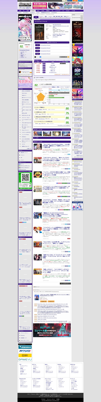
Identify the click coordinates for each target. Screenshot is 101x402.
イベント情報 (74, 381)
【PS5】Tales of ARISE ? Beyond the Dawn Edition (47, 317)
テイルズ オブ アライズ (25, 71)
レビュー (19, 12)
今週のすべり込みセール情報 (26, 111)
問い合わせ (38, 0)
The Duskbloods (76, 186)
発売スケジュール (36, 371)
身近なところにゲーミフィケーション (26, 142)
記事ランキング (23, 373)
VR (52, 10)
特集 (21, 53)
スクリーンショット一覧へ (66, 129)
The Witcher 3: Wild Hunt (78, 193)
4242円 (38, 68)
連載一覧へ (29, 148)
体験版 (22, 55)
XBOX (28, 10)
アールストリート (52, 72)
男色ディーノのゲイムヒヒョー (26, 105)
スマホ (42, 10)
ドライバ (60, 385)
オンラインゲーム (23, 365)
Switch (38, 10)
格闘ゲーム (73, 382)
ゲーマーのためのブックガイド (26, 120)
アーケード (72, 378)
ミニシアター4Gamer (25, 134)
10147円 (38, 72)
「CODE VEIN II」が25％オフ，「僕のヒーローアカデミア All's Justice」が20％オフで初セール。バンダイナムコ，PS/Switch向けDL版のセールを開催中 (56, 159)
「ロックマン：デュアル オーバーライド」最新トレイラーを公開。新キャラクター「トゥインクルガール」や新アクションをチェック (78, 125)
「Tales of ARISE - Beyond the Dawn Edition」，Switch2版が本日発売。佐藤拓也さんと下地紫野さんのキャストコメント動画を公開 (56, 146)
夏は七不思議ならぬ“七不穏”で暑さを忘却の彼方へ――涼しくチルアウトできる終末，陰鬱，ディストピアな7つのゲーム (25, 234)
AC (63, 10)
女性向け (48, 10)
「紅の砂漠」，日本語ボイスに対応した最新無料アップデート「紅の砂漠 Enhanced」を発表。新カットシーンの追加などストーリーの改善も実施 (78, 141)
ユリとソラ (53, 68)
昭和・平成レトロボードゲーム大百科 (26, 128)
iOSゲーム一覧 (49, 388)
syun (40, 123)
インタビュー (32, 12)
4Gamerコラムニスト (25, 130)
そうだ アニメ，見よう (26, 117)
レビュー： (28, 72)
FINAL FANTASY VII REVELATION (78, 166)
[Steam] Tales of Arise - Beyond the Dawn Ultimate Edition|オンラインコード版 (52, 304)
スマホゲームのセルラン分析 (26, 108)
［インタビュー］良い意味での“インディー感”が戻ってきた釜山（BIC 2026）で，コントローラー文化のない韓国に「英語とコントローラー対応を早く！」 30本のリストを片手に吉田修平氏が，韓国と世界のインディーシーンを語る (25, 312)
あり (44, 65)
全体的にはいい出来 (40, 112)
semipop (40, 109)
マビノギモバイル (77, 169)
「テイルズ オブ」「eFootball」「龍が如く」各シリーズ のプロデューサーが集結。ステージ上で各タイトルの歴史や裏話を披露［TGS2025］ (56, 201)
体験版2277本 (28, 8)
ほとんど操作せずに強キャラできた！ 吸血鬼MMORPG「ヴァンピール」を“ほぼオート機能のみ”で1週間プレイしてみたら (25, 250)
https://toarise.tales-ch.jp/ (57, 24)
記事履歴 (75, 0)
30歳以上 (53, 86)
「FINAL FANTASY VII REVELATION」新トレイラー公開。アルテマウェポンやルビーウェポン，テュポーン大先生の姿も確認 (78, 103)
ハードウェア (57, 10)
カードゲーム (74, 384)
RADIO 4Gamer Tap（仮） (26, 115)
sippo (40, 114)
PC (23, 10)
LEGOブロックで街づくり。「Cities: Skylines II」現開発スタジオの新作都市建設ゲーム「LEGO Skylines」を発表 (78, 114)
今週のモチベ (24, 95)
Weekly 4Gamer (24, 93)
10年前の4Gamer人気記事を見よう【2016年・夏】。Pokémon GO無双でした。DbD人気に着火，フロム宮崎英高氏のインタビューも (25, 219)
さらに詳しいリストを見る (64, 125)
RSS (19, 0)
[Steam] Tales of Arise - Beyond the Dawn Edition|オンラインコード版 (50, 309)
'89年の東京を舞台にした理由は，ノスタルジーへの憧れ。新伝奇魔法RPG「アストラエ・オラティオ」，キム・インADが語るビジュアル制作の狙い (25, 297)
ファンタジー (55, 36)
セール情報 (48, 384)
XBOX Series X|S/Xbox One (25, 165)
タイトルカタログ (36, 372)
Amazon (52, 63)
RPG (60, 34)
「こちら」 (56, 395)
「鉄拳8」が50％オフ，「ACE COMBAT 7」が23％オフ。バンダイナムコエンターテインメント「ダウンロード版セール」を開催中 (56, 271)
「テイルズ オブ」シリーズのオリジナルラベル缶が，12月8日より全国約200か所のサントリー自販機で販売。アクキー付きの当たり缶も (56, 188)
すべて (67, 87)
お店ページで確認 (38, 63)
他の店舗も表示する (65, 74)
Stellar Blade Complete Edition (78, 198)
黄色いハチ (53, 70)
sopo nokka (53, 65)
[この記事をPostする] (35, 57)
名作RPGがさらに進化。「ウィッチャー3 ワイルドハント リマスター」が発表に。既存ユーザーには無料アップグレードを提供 (78, 109)
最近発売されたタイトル (45, 12)
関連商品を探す (58, 74)
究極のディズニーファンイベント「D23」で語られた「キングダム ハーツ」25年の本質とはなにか (25, 327)
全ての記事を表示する (65, 283)
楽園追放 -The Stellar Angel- (78, 190)
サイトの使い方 (31, 0)
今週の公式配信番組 (25, 99)
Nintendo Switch (23, 169)
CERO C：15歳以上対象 (57, 35)
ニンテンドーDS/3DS (36, 378)
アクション (63, 34)
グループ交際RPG (40, 107)
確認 (44, 63)
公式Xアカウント (24, 0)
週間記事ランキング (24, 152)
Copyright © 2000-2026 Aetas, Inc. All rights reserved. (50, 400)
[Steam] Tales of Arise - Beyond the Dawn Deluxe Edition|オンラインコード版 (52, 321)
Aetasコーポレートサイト (25, 340)
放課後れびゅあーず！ (25, 146)
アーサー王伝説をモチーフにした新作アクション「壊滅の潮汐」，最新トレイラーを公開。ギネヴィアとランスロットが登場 (78, 152)
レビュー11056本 (22, 8)
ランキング (80, 0)
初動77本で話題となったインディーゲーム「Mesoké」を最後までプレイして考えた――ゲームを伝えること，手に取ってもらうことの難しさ (25, 281)
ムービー (38, 12)
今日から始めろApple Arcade (26, 122)
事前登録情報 (48, 382)
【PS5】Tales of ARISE (41, 319)
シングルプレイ (56, 34)
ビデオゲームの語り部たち (26, 132)
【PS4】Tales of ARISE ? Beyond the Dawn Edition (47, 314)
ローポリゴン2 (42, 118)
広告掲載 (57, 399)
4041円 (38, 67)
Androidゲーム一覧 (49, 389)
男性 (58, 86)
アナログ (67, 10)
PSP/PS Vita (72, 364)
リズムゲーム (74, 386)
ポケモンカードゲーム (78, 161)
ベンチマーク (61, 386)
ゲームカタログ (54, 12)
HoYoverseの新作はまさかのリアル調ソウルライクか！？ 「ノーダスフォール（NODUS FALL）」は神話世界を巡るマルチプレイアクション (78, 119)
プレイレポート (25, 12)
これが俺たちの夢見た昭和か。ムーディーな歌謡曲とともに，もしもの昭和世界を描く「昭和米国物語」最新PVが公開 (78, 146)
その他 (72, 388)
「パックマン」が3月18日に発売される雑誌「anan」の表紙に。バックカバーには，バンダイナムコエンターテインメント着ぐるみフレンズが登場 (56, 174)
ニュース (22, 51)
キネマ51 (23, 144)
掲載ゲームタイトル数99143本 (25, 7)
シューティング (74, 385)
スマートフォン (48, 378)
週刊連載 (22, 371)
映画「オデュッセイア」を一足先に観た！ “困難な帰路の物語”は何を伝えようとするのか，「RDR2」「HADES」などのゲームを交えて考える (25, 204)
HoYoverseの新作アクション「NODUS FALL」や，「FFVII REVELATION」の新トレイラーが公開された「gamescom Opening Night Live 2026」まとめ (78, 130)
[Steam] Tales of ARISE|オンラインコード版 (45, 316)
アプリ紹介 (48, 385)
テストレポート (62, 381)
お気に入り (70, 0)
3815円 (38, 65)
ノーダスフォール (77, 183)
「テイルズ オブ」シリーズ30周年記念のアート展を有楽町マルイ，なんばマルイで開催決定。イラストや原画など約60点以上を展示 (56, 229)
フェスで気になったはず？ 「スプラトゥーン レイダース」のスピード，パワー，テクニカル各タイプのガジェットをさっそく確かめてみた (25, 266)
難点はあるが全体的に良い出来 (43, 116)
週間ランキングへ (80, 155)
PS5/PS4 (32, 10)
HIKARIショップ (53, 67)
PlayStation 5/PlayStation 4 (25, 167)
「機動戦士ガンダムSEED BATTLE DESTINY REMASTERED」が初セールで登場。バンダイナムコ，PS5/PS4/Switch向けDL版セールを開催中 (56, 214)
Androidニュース (49, 381)
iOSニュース (48, 380)
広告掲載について (24, 337)
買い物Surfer (24, 136)
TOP (20, 10)
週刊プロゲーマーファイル (26, 97)
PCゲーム (34, 364)
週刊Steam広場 (24, 113)
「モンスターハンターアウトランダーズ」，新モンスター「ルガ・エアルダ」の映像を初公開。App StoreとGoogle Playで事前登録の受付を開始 (78, 136)
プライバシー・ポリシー (51, 399)
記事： (24, 72)
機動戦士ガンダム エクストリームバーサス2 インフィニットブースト (78, 178)
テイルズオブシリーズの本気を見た (44, 121)
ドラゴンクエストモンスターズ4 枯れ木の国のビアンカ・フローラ (78, 173)
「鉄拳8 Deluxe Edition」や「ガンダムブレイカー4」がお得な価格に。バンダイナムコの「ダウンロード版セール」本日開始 (56, 256)
